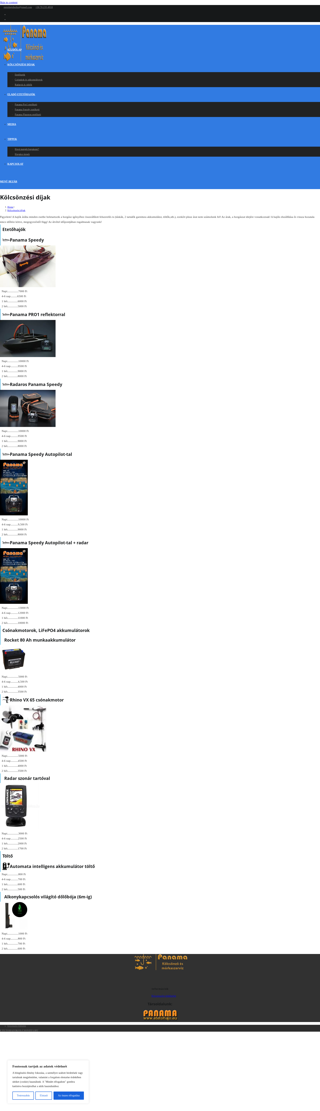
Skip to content (8, 2)
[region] (48, 1082)
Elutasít (44, 1095)
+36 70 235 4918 (44, 7)
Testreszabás (23, 1095)
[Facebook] (164, 976)
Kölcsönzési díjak (16, 210)
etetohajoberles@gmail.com (18, 7)
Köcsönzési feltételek (163, 995)
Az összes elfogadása (69, 1095)
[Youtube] (164, 981)
